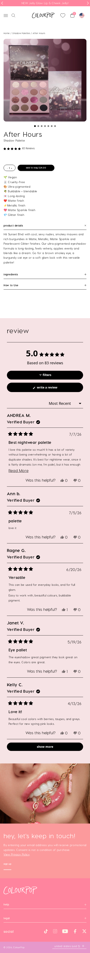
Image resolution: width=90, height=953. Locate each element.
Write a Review (53, 388)
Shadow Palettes (21, 33)
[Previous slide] (2, 3)
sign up (8, 864)
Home (7, 33)
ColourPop (18, 947)
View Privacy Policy (17, 854)
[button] (35, 126)
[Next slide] (88, 3)
